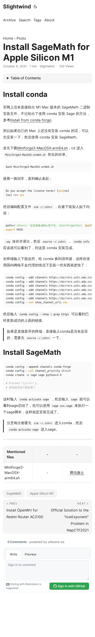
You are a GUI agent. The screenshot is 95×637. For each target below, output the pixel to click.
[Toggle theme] (35, 6)
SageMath (13, 493)
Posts (21, 38)
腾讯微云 (77, 472)
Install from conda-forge (30, 120)
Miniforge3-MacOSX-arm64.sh (42, 148)
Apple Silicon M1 (42, 493)
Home (8, 38)
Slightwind (17, 6)
